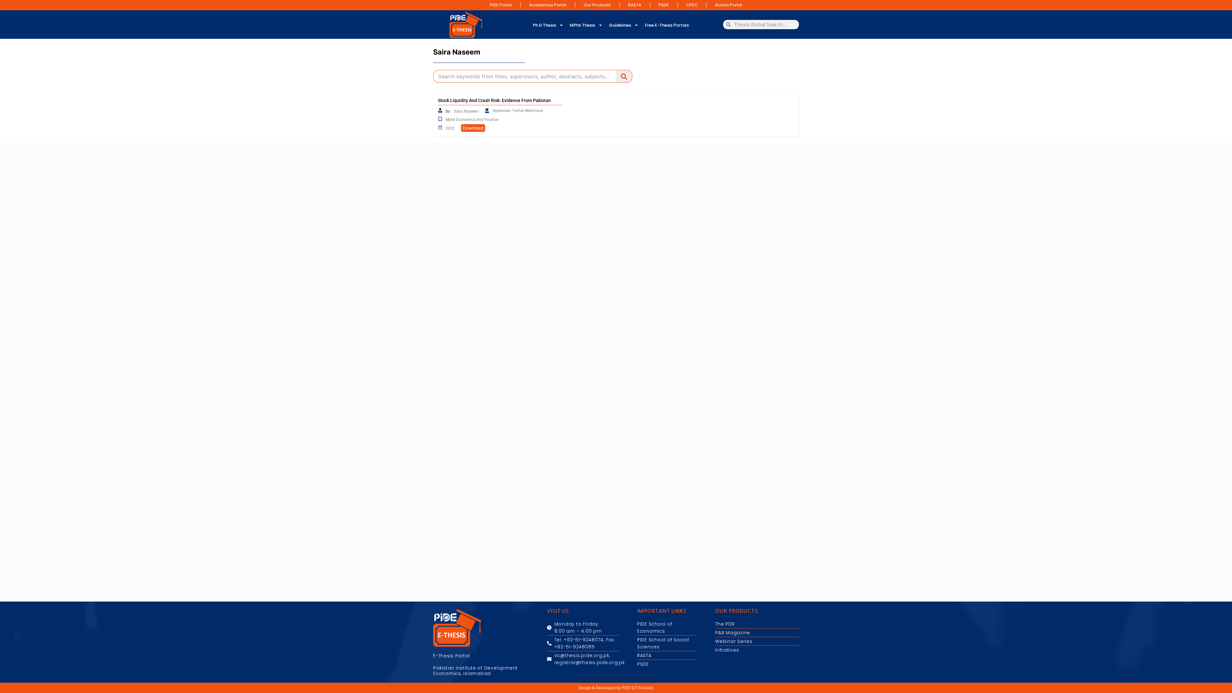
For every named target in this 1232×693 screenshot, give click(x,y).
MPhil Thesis (582, 25)
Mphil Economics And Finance (472, 119)
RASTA (634, 5)
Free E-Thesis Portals (667, 25)
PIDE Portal (501, 5)
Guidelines (620, 25)
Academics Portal (547, 5)
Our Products (597, 5)
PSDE (664, 5)
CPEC (691, 5)
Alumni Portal (728, 5)
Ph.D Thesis (544, 25)
